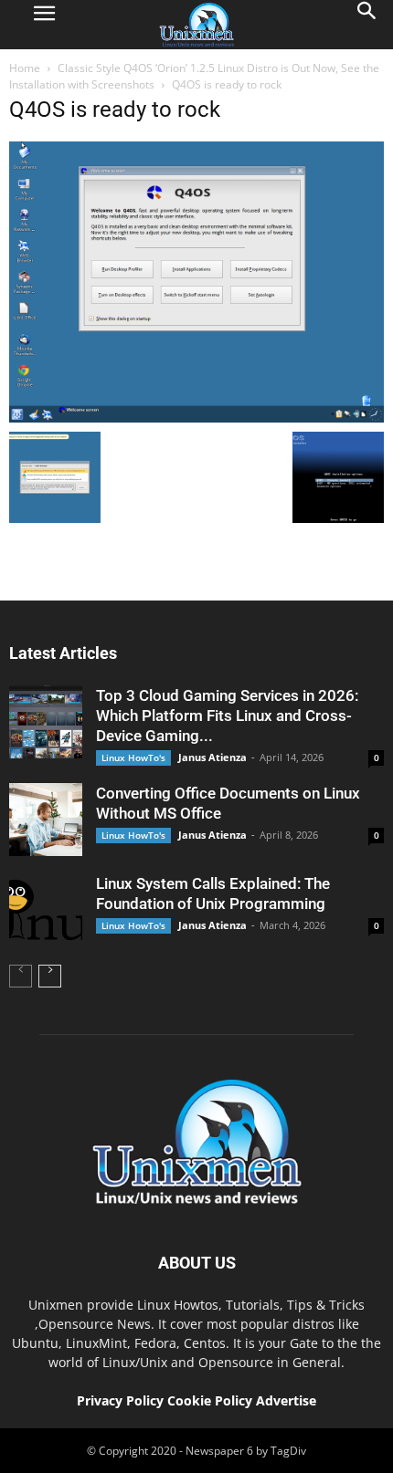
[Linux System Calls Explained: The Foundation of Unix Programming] (45, 909)
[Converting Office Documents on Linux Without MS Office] (45, 819)
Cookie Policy (211, 1400)
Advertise (286, 1400)
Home (24, 68)
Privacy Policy (120, 1400)
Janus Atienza (212, 757)
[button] (367, 24)
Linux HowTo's (133, 757)
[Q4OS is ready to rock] (196, 418)
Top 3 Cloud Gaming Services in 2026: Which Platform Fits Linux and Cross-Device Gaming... (227, 715)
